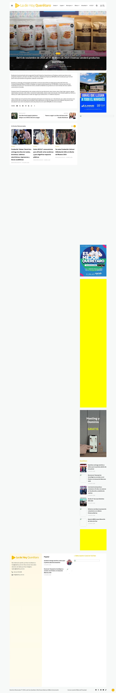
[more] (34, 106)
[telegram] (25, 105)
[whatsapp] (31, 105)
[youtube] (103, 689)
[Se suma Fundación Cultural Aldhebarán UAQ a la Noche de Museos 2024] (65, 136)
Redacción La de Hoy (53, 65)
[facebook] (17, 105)
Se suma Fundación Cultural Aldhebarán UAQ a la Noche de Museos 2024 (64, 152)
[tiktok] (105, 689)
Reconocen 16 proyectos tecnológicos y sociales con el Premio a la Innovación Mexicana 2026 (53, 570)
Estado (58, 53)
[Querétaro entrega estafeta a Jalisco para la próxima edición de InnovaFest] (83, 468)
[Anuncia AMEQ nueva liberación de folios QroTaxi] (83, 522)
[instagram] (100, 689)
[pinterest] (22, 105)
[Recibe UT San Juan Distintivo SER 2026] (83, 502)
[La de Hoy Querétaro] (33, 5)
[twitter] (20, 105)
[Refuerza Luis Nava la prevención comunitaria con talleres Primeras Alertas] (83, 512)
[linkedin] (28, 105)
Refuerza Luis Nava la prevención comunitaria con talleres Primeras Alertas (97, 511)
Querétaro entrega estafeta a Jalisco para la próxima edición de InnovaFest (97, 467)
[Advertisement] (93, 343)
